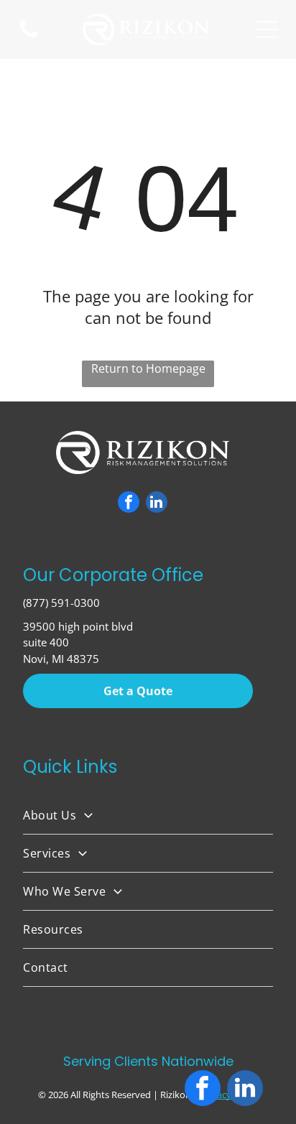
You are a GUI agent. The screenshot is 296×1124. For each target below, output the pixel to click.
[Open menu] (267, 29)
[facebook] (128, 503)
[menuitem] (147, 815)
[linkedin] (156, 503)
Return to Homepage (148, 368)
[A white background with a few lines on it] (28, 37)
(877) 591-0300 (61, 602)
